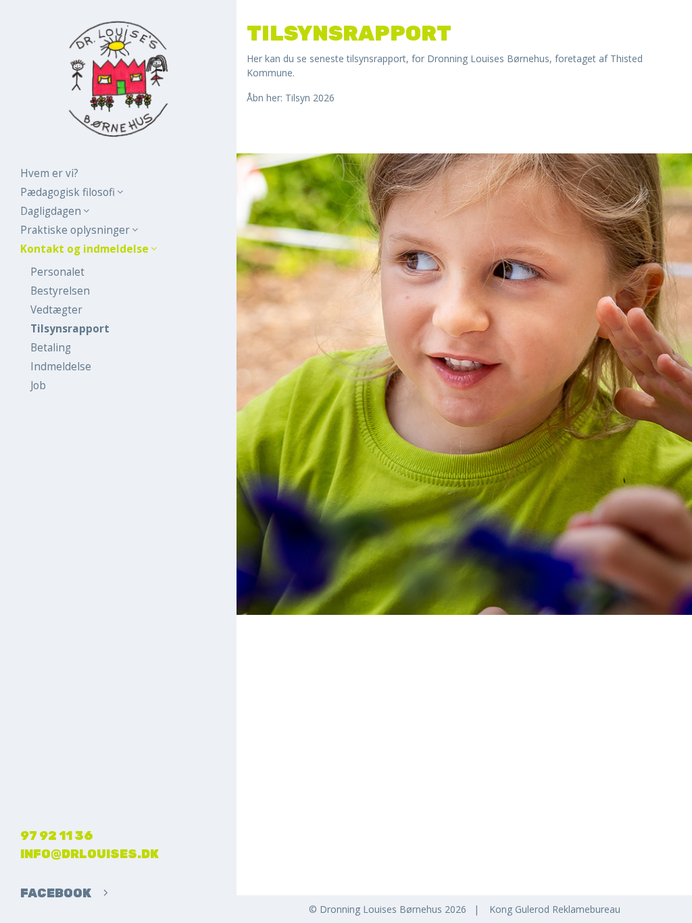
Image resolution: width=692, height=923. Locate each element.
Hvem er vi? (49, 173)
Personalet (57, 272)
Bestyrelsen (60, 291)
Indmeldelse (60, 366)
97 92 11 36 (56, 835)
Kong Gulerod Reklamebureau (554, 909)
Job (38, 385)
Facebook (56, 893)
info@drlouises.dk (89, 854)
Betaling (50, 348)
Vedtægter (56, 310)
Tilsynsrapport (69, 329)
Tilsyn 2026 (310, 97)
